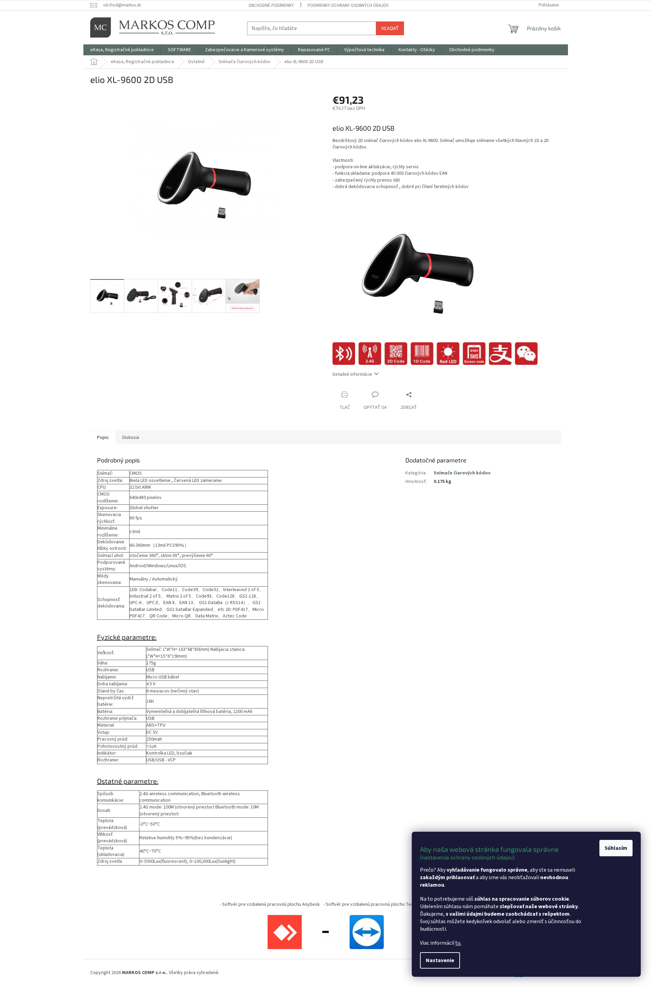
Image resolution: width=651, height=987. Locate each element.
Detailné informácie (352, 374)
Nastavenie (440, 960)
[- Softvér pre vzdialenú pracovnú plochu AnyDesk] (285, 931)
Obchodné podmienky (271, 5)
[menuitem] (122, 49)
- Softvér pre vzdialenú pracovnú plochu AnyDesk (270, 904)
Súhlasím (616, 848)
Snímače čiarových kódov (462, 473)
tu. (458, 943)
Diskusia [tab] (130, 437)
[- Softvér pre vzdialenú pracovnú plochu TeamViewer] (367, 931)
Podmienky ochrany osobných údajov (348, 5)
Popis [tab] (103, 437)
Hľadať (389, 28)
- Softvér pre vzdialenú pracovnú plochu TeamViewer (377, 904)
